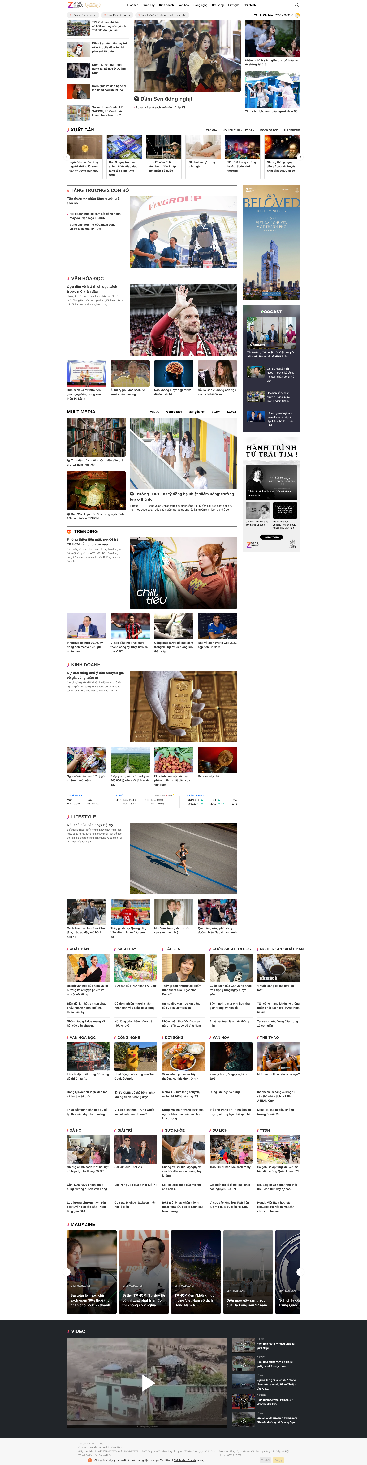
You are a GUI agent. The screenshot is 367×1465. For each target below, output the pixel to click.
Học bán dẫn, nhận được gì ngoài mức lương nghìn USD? (278, 396)
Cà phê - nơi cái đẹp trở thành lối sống (257, 523)
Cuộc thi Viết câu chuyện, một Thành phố (163, 15)
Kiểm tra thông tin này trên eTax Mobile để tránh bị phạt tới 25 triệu (110, 47)
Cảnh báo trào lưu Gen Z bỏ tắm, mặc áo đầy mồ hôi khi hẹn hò (86, 933)
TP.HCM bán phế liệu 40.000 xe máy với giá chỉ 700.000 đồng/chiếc (109, 26)
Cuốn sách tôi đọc (232, 949)
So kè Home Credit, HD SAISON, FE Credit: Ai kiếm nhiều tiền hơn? (107, 111)
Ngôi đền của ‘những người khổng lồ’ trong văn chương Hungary (84, 166)
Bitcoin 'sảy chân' (210, 776)
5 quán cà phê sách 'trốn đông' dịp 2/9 (160, 107)
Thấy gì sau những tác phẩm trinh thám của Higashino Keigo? (181, 990)
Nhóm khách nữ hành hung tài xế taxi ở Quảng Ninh (109, 68)
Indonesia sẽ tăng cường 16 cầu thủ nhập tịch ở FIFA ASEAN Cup (276, 1096)
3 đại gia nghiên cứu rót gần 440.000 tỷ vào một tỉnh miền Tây (130, 781)
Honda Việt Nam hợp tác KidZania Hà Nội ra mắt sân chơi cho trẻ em (275, 1207)
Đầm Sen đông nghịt (166, 99)
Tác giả (172, 949)
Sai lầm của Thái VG (128, 1167)
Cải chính (250, 5)
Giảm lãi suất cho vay (118, 15)
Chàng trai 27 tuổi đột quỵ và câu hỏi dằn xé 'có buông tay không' (181, 1171)
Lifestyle (233, 5)
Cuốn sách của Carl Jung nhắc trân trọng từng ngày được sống (231, 990)
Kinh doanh (166, 5)
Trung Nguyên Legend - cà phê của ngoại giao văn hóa (284, 524)
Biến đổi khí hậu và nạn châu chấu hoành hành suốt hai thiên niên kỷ (86, 1008)
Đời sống (218, 5)
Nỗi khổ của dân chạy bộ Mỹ (90, 825)
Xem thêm (271, 533)
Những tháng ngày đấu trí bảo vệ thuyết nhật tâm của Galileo (281, 166)
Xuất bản (132, 5)
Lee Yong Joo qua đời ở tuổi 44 (135, 1185)
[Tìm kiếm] (297, 5)
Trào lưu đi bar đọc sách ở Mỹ (230, 1167)
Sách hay (148, 5)
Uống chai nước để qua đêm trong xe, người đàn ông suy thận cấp (173, 647)
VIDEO (78, 1331)
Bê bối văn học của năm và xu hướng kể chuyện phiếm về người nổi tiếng (87, 990)
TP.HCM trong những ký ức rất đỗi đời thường (241, 166)
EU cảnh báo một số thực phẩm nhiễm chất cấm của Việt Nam (172, 781)
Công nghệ (200, 5)
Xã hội (76, 1131)
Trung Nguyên (250, 438)
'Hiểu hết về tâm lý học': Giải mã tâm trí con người (270, 493)
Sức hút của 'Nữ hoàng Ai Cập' (135, 986)
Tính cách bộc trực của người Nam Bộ (271, 111)
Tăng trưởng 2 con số (84, 15)
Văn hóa (183, 5)
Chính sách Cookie (185, 1460)
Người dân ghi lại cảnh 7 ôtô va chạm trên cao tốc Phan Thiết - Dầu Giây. (276, 1384)
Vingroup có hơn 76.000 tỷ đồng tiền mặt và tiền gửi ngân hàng (85, 647)
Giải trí (124, 1131)
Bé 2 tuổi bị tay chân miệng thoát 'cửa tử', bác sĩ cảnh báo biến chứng (182, 1207)
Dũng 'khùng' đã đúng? (225, 1092)
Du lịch (220, 1131)
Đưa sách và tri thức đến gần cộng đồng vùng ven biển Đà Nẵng (84, 394)
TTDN (265, 1131)
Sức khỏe (175, 1131)
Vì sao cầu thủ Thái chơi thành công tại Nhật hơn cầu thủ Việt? (130, 647)
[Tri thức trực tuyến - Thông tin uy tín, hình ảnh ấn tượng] (84, 5)
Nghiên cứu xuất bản (282, 949)
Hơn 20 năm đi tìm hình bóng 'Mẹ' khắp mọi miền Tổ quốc (162, 166)
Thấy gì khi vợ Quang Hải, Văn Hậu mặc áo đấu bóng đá (129, 933)
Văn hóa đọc (87, 278)
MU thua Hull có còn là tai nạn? (278, 1074)
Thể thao (269, 1038)
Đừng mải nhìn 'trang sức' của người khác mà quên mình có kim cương (182, 1114)
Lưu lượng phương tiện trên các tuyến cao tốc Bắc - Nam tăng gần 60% (86, 1207)
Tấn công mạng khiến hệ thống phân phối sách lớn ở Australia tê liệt (278, 1008)
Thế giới (261, 1339)
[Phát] (147, 1383)
